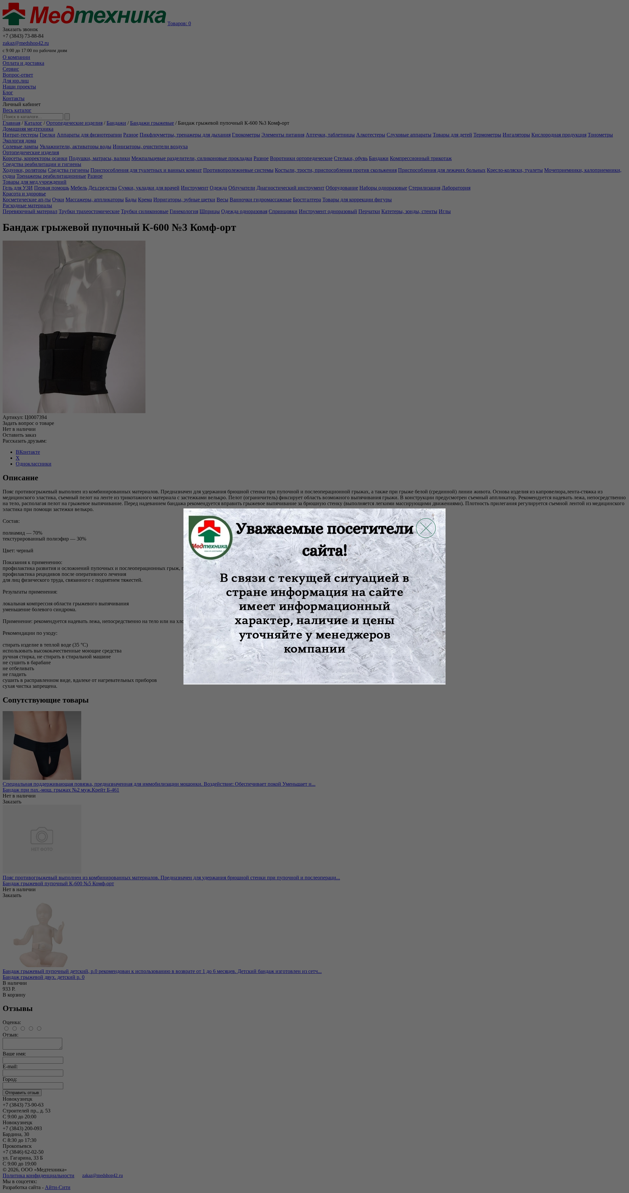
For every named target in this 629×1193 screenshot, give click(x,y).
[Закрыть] (426, 528)
